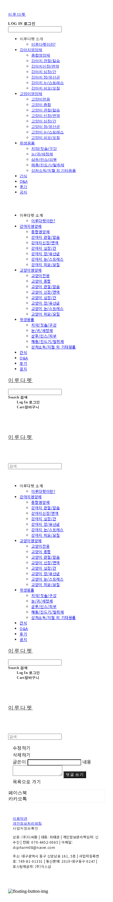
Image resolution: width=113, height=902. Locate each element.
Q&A (24, 181)
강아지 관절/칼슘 (45, 60)
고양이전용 (40, 99)
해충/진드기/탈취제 (47, 164)
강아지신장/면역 (45, 66)
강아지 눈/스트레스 (47, 82)
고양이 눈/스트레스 (47, 132)
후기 (23, 186)
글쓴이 (19, 761)
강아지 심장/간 (43, 71)
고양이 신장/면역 (45, 115)
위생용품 (27, 143)
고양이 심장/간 (43, 121)
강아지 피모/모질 (45, 88)
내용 (86, 761)
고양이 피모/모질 (45, 137)
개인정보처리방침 (27, 823)
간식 (23, 175)
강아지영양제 (31, 49)
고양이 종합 (41, 104)
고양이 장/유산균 (45, 126)
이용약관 (20, 819)
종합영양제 (40, 55)
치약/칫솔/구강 (44, 148)
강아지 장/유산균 (45, 77)
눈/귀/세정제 (42, 153)
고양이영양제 (31, 93)
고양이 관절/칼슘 (45, 110)
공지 (23, 192)
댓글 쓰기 (75, 774)
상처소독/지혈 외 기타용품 (53, 170)
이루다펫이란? (43, 44)
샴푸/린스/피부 (44, 159)
